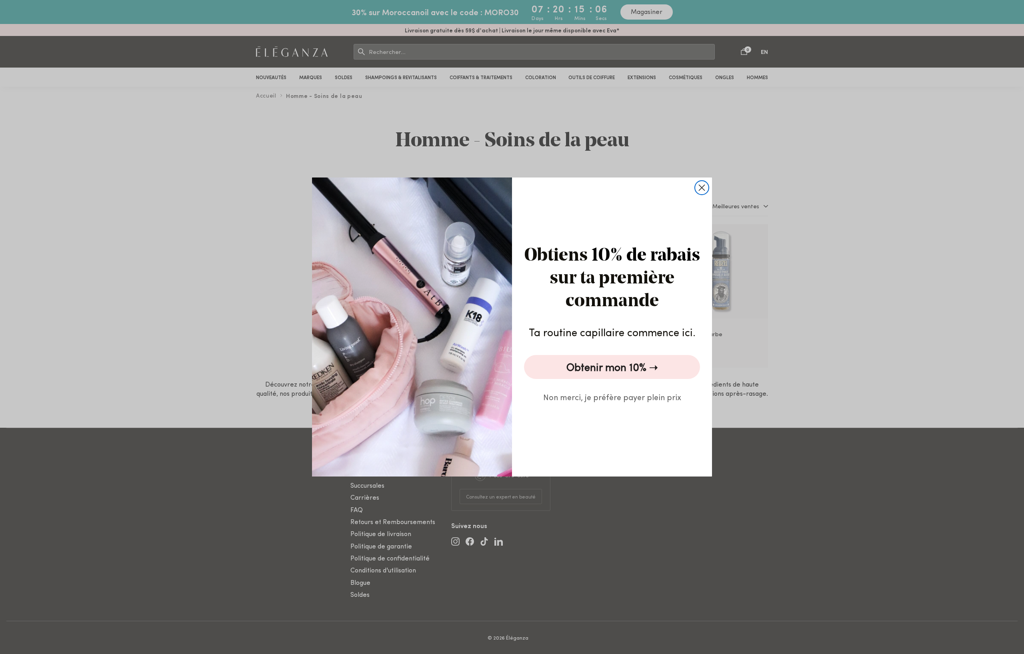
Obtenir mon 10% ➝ (612, 367)
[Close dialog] (702, 188)
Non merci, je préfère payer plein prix (612, 396)
